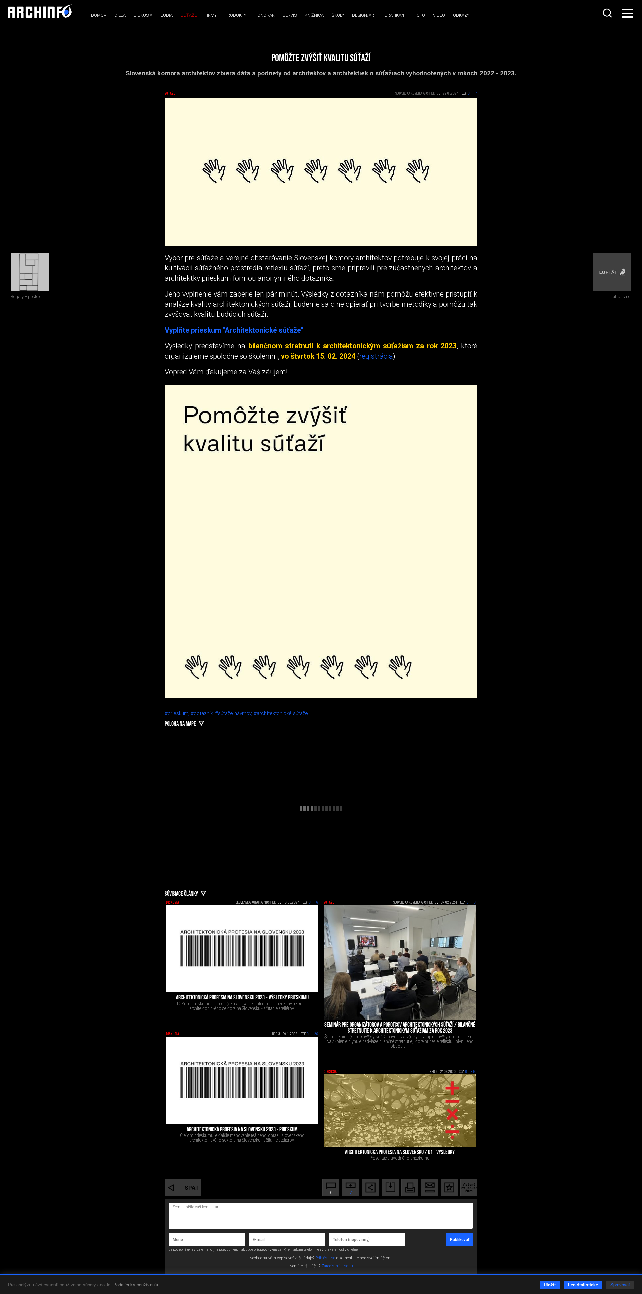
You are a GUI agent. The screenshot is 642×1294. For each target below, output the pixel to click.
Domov (98, 15)
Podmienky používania (135, 1284)
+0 (474, 903)
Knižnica (314, 15)
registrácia (376, 356)
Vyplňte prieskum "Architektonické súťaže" (234, 330)
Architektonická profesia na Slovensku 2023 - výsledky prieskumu (242, 998)
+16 (473, 1072)
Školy (338, 15)
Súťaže (189, 15)
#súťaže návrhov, (234, 713)
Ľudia (166, 15)
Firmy (211, 15)
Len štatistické (583, 1284)
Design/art (364, 15)
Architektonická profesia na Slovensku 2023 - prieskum (242, 1130)
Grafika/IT (395, 15)
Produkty (235, 15)
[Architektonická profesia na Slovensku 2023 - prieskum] (242, 1080)
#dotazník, (203, 713)
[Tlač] (409, 1187)
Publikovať (459, 1239)
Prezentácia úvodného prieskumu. (399, 1158)
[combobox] (608, 13)
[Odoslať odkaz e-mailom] (429, 1187)
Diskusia (143, 15)
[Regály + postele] (30, 272)
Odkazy (461, 15)
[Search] (608, 13)
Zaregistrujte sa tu (337, 1266)
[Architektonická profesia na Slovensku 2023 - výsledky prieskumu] (242, 948)
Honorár (264, 15)
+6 (316, 903)
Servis (290, 15)
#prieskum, (178, 713)
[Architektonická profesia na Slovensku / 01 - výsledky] (400, 1110)
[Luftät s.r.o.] (612, 272)
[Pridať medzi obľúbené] (449, 1187)
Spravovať (620, 1284)
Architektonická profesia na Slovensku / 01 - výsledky (400, 1153)
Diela (120, 15)
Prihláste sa (325, 1258)
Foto (419, 15)
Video (439, 15)
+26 (315, 1034)
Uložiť (550, 1284)
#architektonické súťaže (281, 713)
